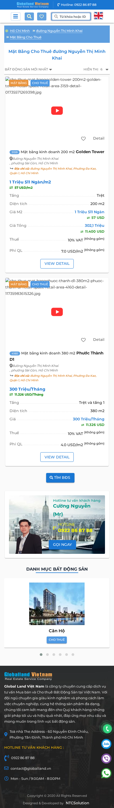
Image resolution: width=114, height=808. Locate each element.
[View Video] (57, 110)
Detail (98, 138)
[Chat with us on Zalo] (106, 747)
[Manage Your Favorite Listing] (41, 16)
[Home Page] (33, 5)
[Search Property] (30, 16)
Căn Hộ (57, 630)
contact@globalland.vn (31, 768)
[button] (41, 654)
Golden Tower (90, 151)
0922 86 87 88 (22, 758)
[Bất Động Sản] (6, 30)
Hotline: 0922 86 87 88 (79, 5)
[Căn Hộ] (57, 604)
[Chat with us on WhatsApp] (106, 776)
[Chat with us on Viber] (106, 762)
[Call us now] (107, 729)
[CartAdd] (83, 139)
